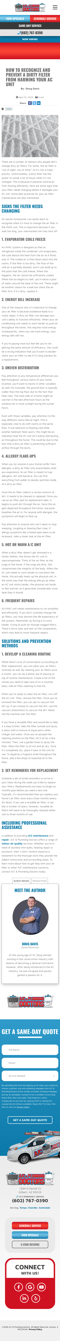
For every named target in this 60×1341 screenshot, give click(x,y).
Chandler (33, 1207)
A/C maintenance (38, 835)
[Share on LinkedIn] (38, 103)
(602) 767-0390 (32, 32)
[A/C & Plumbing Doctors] (30, 7)
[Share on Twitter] (34, 103)
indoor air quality (12, 843)
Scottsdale (44, 1207)
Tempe (23, 1207)
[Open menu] (55, 7)
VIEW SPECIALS (15, 18)
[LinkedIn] (24, 1298)
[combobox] (30, 1076)
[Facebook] (18, 1287)
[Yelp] (35, 1298)
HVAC (8, 109)
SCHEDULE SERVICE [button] (45, 18)
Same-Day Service (30, 25)
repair (5, 839)
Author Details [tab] (21, 881)
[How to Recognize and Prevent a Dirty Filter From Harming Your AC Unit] (30, 135)
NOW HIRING (30, 39)
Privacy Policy (23, 1107)
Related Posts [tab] (40, 881)
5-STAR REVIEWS (30, 1244)
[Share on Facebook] (30, 103)
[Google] (30, 1287)
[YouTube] (41, 1287)
